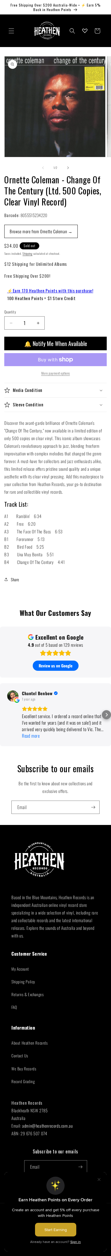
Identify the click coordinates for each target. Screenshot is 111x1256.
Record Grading (23, 1081)
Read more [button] (31, 736)
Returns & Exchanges (27, 994)
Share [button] (15, 579)
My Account (20, 969)
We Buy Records (23, 1069)
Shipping (27, 253)
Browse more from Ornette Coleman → (41, 231)
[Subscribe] (93, 807)
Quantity (10, 312)
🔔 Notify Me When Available (55, 343)
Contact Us (19, 1055)
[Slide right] (68, 168)
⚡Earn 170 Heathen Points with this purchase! (50, 290)
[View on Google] (12, 696)
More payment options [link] (55, 373)
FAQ (14, 1007)
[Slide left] (43, 168)
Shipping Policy (23, 982)
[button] (11, 31)
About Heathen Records (29, 1043)
